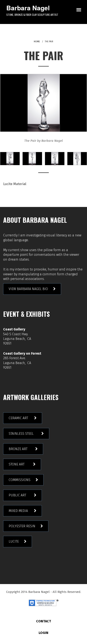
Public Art (19, 495)
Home (37, 41)
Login (43, 633)
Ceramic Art (19, 418)
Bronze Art (19, 449)
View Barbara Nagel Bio (28, 289)
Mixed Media (19, 511)
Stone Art (18, 464)
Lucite (14, 541)
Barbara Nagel (28, 7)
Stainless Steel (22, 434)
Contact (43, 621)
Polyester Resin (22, 526)
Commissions (19, 480)
